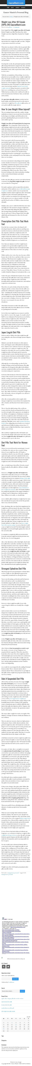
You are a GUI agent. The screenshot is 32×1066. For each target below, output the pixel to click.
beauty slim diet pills (6, 1005)
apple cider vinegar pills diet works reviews (12, 998)
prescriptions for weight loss (17, 698)
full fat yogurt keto (25, 818)
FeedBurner (11, 982)
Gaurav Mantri (14, 1063)
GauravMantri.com (16, 3)
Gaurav (10, 27)
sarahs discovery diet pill (7, 1008)
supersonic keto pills (6, 1001)
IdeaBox (29, 1063)
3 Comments (16, 27)
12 (15, 1024)
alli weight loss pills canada (8, 1011)
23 (3, 1029)
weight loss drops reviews (8, 835)
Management (10, 873)
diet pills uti (18, 103)
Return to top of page (16, 1062)
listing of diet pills (25, 478)
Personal (16, 873)
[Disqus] (16, 897)
